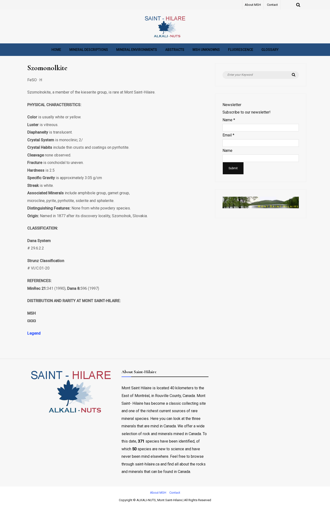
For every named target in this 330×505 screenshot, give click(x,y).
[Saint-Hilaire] (165, 37)
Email (228, 135)
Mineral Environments (136, 50)
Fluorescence (240, 50)
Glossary (270, 50)
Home (56, 50)
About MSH (253, 5)
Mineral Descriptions (88, 50)
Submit (233, 168)
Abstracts (174, 50)
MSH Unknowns (206, 50)
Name (228, 120)
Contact (272, 5)
